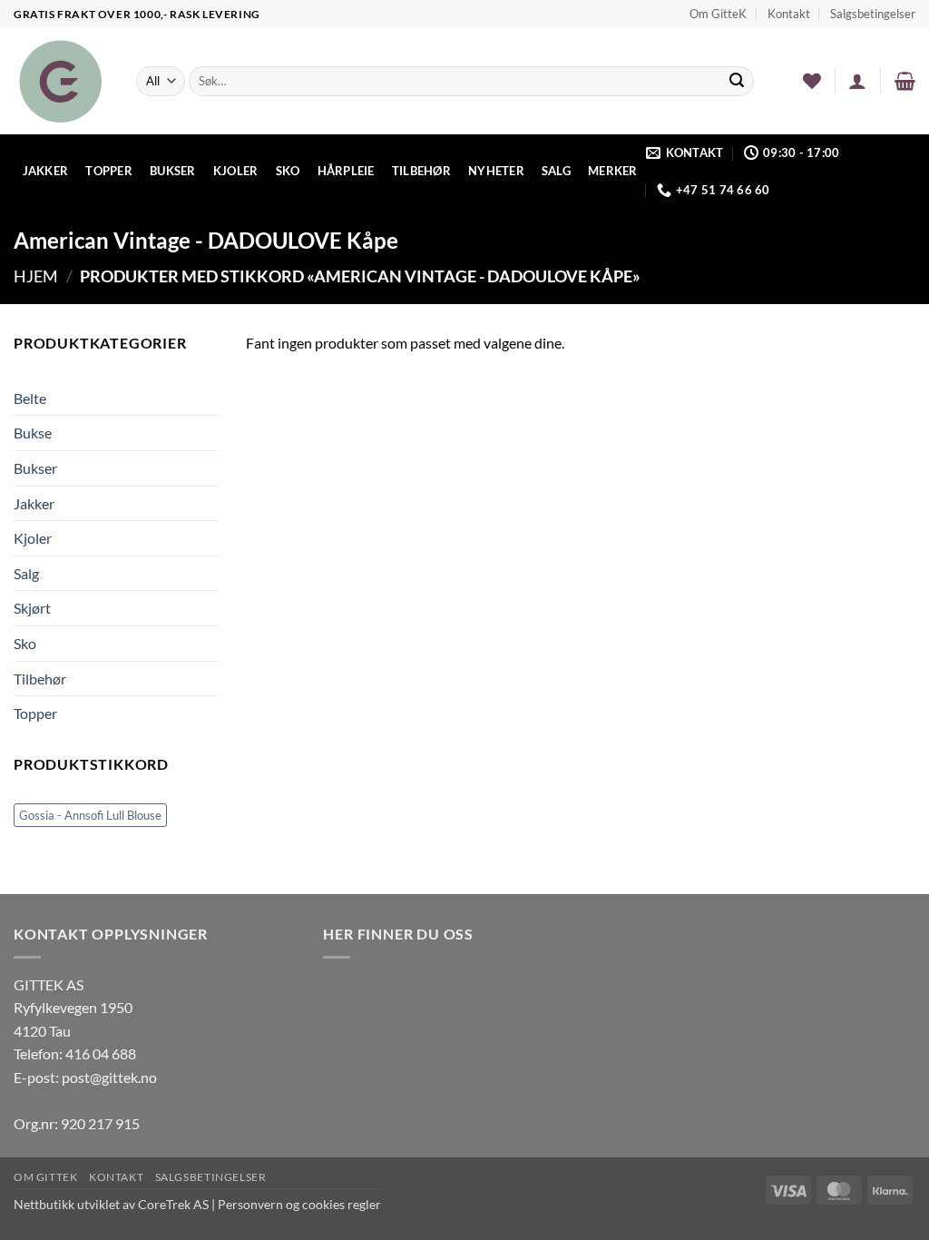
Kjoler (236, 170)
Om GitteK (718, 13)
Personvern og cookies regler (299, 1204)
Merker (613, 170)
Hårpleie (346, 170)
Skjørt (32, 607)
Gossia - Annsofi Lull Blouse (90, 815)
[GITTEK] (61, 80)
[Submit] (737, 81)
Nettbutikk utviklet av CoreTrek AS (111, 1204)
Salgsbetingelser (872, 13)
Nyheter (496, 170)
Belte (30, 398)
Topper (108, 170)
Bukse (33, 432)
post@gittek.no (109, 1077)
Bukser (173, 170)
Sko (288, 170)
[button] (857, 81)
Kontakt (789, 13)
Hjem (36, 276)
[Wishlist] (812, 81)
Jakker (46, 170)
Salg (556, 170)
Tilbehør (421, 170)
